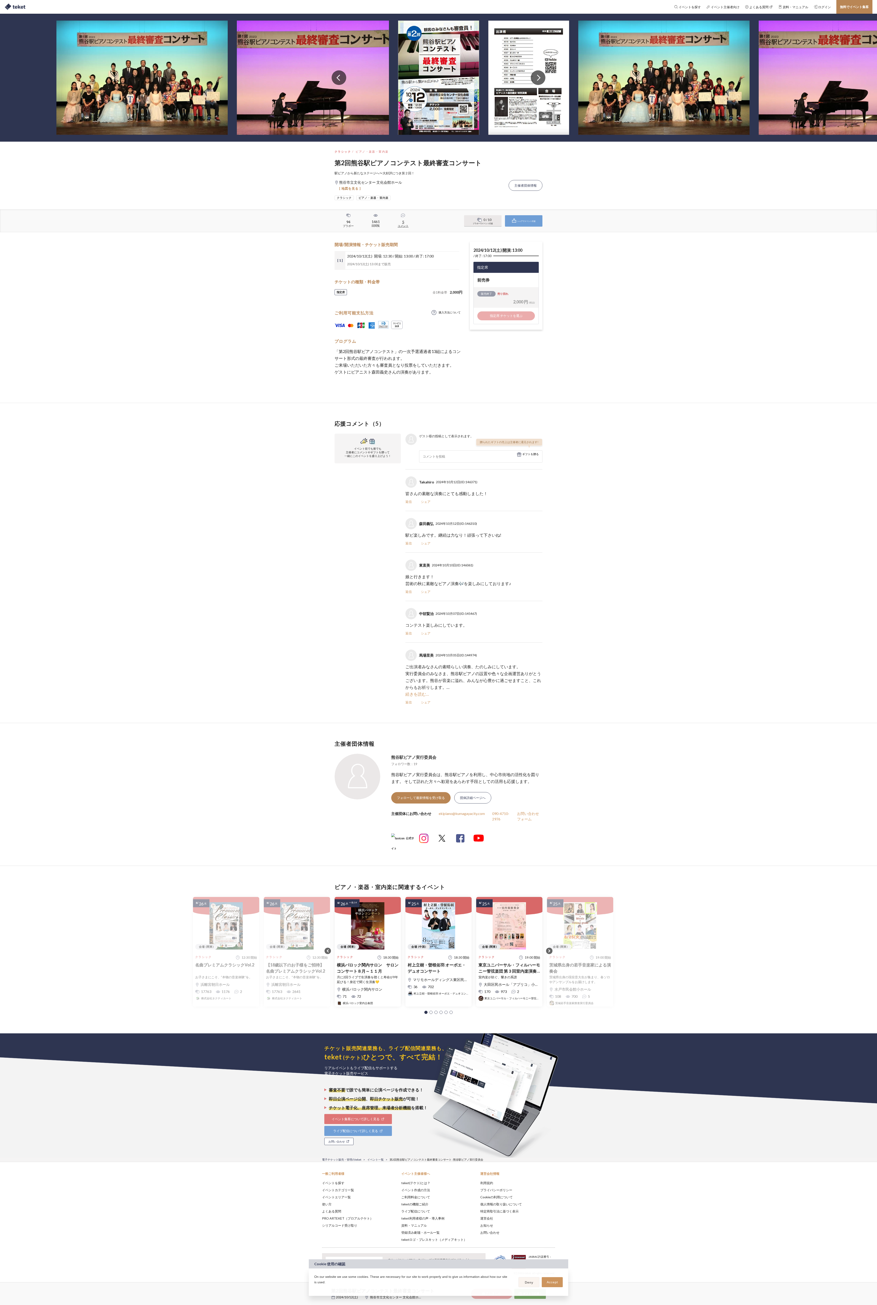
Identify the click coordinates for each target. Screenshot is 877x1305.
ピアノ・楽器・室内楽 (372, 151)
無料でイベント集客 (854, 7)
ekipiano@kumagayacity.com (462, 813)
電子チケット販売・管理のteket (341, 1159)
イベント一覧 (375, 1159)
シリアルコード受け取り (339, 1225)
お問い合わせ (489, 1232)
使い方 (327, 1204)
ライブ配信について (415, 1211)
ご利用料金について (415, 1197)
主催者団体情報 (525, 185)
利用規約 (486, 1183)
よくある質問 (331, 1211)
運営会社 (486, 1218)
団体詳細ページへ (473, 798)
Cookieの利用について (496, 1197)
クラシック (343, 151)
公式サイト (402, 840)
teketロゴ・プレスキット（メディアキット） (434, 1239)
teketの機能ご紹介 (414, 1204)
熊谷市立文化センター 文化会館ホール (397, 1297)
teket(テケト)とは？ (415, 1183)
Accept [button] (552, 1282)
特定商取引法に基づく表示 (499, 1211)
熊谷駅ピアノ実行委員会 (413, 757)
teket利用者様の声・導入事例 (422, 1218)
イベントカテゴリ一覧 (338, 1190)
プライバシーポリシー (496, 1190)
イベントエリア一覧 (336, 1197)
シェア (426, 502)
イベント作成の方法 (415, 1190)
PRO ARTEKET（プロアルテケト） (347, 1218)
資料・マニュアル (414, 1225)
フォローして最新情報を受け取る (421, 798)
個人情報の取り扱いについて (501, 1204)
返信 (408, 502)
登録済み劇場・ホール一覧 (420, 1232)
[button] (426, 1012)
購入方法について (450, 312)
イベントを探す (333, 1183)
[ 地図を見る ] (350, 188)
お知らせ (486, 1225)
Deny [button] (529, 1282)
